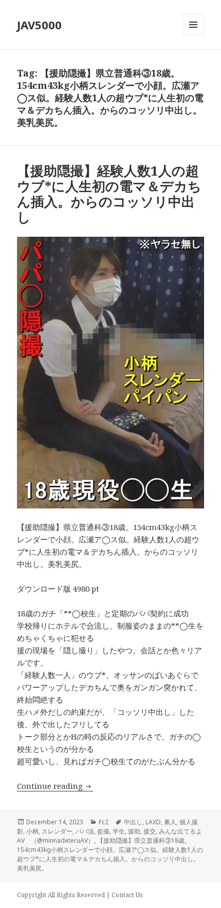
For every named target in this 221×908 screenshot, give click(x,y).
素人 (170, 822)
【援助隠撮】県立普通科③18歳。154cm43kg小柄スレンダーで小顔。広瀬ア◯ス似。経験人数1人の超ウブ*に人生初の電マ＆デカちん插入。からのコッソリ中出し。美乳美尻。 (110, 854)
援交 (149, 831)
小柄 (32, 831)
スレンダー (57, 831)
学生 (119, 831)
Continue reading (55, 786)
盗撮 (103, 831)
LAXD (153, 822)
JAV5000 (39, 24)
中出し (133, 822)
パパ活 (85, 831)
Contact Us (127, 895)
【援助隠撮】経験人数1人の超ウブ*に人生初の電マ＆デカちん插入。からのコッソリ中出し (109, 193)
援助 (134, 831)
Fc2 (103, 822)
